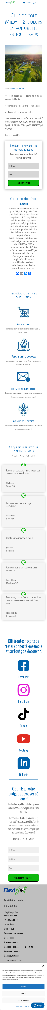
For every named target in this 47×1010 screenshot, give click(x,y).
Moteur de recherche (12, 951)
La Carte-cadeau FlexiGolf (14, 960)
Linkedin (23, 774)
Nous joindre (9, 938)
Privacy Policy (19, 1006)
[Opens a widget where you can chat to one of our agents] (37, 1006)
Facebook (23, 677)
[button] (43, 965)
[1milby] (23, 81)
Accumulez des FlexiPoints (23, 421)
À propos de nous (11, 915)
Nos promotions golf (12, 942)
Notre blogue (9, 929)
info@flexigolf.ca (11, 912)
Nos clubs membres (11, 956)
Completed (12, 88)
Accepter (23, 986)
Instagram (23, 701)
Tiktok (23, 726)
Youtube (23, 750)
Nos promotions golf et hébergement (18, 947)
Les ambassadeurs (11, 920)
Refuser (23, 993)
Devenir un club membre (13, 933)
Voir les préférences (23, 1000)
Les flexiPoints (9, 924)
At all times (21, 88)
